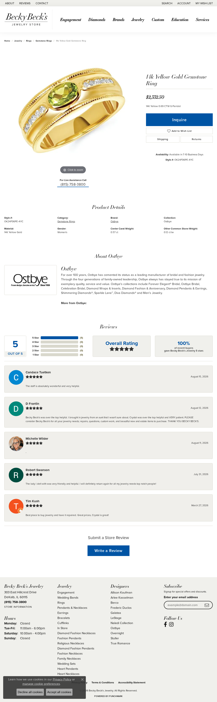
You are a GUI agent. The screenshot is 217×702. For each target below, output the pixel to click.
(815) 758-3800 (73, 184)
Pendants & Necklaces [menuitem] (72, 607)
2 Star (35, 350)
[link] (9, 3)
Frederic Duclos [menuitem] (121, 607)
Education (179, 19)
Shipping (162, 139)
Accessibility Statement (131, 682)
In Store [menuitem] (62, 628)
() (81, 338)
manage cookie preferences (41, 683)
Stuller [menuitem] (115, 638)
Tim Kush (32, 501)
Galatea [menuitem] (116, 612)
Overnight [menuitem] (117, 633)
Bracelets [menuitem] (63, 618)
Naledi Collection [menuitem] (122, 623)
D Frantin (32, 403)
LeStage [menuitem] (116, 618)
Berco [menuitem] (114, 602)
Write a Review (108, 550)
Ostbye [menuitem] (115, 628)
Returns (197, 139)
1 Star (36, 355)
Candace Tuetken (38, 372)
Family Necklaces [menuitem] (69, 658)
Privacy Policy (62, 679)
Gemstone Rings (44, 40)
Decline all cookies (30, 692)
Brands (118, 19)
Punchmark (115, 696)
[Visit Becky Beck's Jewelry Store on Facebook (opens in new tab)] (165, 624)
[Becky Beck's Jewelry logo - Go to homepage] (27, 19)
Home (7, 40)
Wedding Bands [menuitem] (67, 597)
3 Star (35, 346)
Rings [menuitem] (61, 602)
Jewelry (138, 19)
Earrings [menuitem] (62, 612)
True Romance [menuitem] (120, 643)
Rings (29, 40)
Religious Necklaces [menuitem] (70, 643)
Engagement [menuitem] (65, 592)
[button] (166, 3)
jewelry (18, 40)
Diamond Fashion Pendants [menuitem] (75, 648)
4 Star (35, 342)
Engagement (70, 19)
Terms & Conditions (103, 682)
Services (202, 19)
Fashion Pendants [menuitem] (69, 638)
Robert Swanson (38, 470)
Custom (158, 19)
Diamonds (96, 19)
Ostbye (114, 221)
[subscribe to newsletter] (206, 605)
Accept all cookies (59, 692)
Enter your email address (181, 597)
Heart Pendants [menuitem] (67, 668)
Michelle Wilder (37, 438)
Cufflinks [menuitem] (63, 623)
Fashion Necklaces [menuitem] (70, 653)
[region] (73, 111)
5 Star (35, 338)
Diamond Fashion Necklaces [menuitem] (76, 633)
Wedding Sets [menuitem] (66, 663)
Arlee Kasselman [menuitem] (122, 597)
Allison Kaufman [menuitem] (121, 592)
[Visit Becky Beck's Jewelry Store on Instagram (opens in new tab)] (171, 624)
